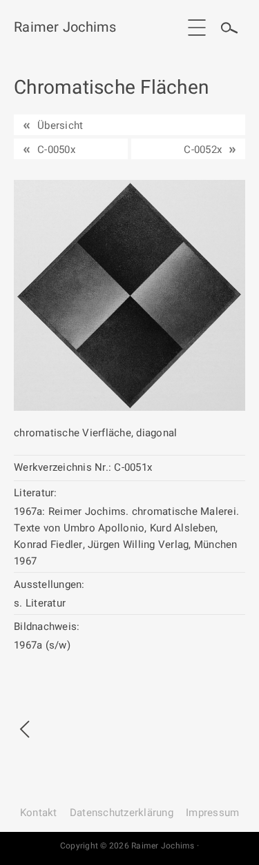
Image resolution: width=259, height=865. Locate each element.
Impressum (212, 812)
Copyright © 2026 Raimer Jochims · (129, 845)
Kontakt (38, 812)
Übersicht (60, 125)
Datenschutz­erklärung (121, 812)
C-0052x (203, 149)
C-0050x (56, 149)
